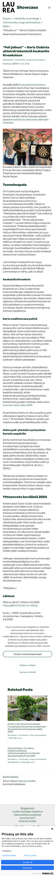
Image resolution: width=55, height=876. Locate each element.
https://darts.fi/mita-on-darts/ (20, 605)
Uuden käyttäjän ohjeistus (27, 811)
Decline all (27, 868)
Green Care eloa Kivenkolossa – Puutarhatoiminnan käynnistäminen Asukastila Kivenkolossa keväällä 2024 (27, 727)
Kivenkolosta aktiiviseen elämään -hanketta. (26, 121)
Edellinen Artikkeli (27, 665)
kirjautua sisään (27, 781)
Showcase (27, 7)
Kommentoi (8, 60)
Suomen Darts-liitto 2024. (18, 405)
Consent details (9, 855)
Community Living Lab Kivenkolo (29, 60)
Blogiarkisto (27, 808)
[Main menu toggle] (49, 7)
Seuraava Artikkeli (27, 672)
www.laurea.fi (27, 817)
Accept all (27, 862)
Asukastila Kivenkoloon (32, 84)
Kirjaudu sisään (27, 821)
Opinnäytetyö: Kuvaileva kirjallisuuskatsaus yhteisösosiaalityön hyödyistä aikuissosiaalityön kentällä (23, 752)
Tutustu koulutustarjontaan (27, 654)
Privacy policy (30, 855)
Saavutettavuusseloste (27, 814)
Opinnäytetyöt (14, 762)
